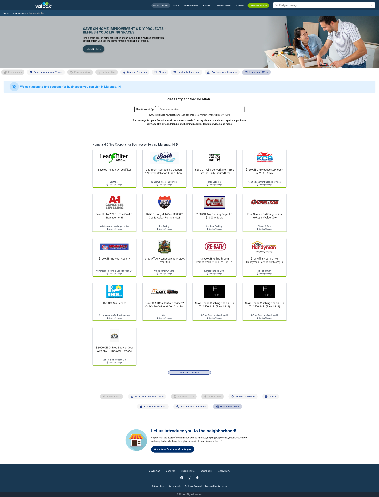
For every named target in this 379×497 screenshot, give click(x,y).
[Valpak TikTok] (197, 477)
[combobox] (324, 5)
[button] (224, 5)
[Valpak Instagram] (189, 477)
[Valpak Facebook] (181, 477)
